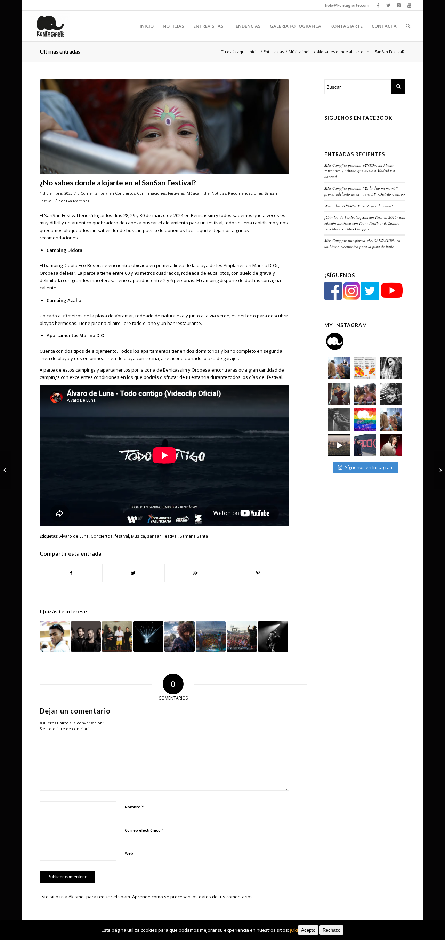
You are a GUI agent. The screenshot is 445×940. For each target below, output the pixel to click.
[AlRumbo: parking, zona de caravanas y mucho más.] (148, 636)
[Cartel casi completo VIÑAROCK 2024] (439, 470)
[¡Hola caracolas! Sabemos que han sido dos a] (365, 368)
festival (122, 536)
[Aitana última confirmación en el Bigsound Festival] (5, 470)
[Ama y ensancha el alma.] (365, 419)
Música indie (300, 51)
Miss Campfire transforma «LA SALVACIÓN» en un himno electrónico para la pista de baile (362, 243)
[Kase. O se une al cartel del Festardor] (117, 636)
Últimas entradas (60, 51)
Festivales (176, 193)
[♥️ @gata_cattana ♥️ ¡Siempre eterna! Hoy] (391, 445)
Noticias (219, 193)
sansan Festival (162, 536)
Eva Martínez (78, 201)
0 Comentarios (91, 193)
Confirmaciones (151, 193)
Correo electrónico (144, 830)
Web (129, 853)
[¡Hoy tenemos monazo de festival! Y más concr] (365, 394)
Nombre (134, 807)
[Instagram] (399, 5)
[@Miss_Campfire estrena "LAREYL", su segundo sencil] (339, 445)
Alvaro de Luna (74, 536)
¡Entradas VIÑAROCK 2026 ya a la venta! (358, 205)
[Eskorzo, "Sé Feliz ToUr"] (273, 636)
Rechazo (331, 930)
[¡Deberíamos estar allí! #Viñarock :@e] (365, 445)
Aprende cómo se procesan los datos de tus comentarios (192, 896)
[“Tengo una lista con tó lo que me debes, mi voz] (339, 394)
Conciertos (125, 193)
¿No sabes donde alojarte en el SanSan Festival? (118, 182)
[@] (345, 341)
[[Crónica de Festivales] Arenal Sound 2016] (242, 636)
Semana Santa (194, 536)
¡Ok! (294, 930)
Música (138, 536)
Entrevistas (274, 51)
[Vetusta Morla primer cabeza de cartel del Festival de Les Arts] (86, 636)
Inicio (254, 51)
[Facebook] (378, 5)
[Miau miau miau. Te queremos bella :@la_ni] (391, 368)
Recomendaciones (245, 193)
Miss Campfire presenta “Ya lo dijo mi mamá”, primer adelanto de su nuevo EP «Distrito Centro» (364, 191)
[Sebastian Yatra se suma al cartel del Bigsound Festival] (55, 636)
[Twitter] (388, 5)
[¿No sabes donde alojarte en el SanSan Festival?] (164, 126)
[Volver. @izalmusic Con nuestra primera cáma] (339, 419)
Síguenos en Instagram (369, 467)
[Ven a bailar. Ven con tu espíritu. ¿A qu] (339, 368)
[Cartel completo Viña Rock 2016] (211, 636)
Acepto (308, 930)
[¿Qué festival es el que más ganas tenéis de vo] (391, 419)
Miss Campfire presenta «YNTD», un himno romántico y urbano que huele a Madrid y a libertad (359, 170)
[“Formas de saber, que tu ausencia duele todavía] (391, 394)
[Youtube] (409, 5)
